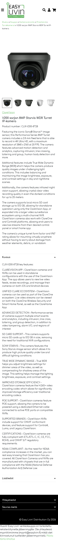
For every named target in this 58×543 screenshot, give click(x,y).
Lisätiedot (7, 478)
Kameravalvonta (26, 22)
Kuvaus (6, 257)
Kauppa (13, 22)
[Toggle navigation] (3, 10)
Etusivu (5, 22)
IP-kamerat (41, 22)
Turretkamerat (8, 25)
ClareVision (8, 112)
